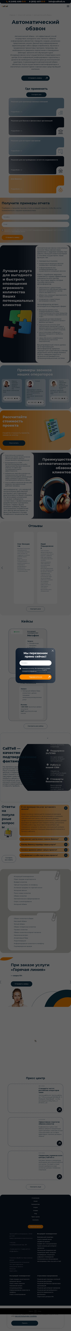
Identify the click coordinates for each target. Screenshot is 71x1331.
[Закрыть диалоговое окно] (53, 651)
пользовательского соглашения (32, 670)
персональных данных (44, 671)
